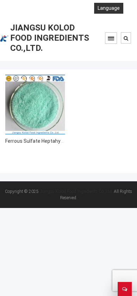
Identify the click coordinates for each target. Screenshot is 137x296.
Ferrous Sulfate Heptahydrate (39, 141)
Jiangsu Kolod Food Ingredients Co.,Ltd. (76, 191)
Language (109, 8)
